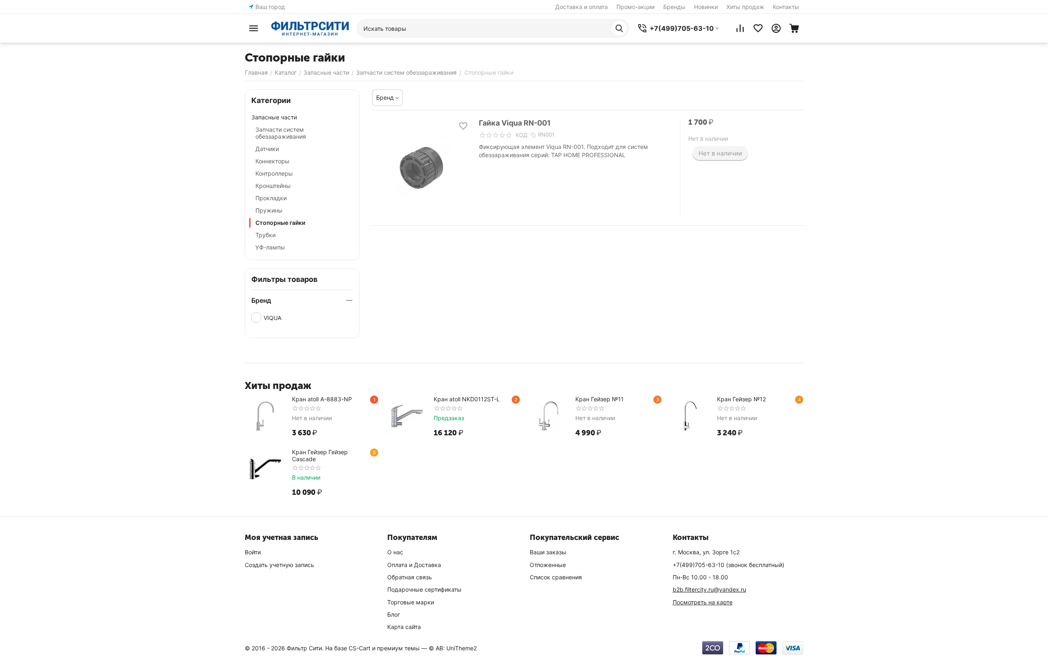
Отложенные (548, 564)
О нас (395, 552)
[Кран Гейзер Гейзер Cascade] (265, 468)
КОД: (522, 135)
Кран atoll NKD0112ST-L (467, 399)
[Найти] (619, 28)
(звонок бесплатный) (728, 564)
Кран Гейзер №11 (599, 399)
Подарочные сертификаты (424, 589)
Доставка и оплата (581, 6)
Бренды (674, 6)
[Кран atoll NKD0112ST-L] (406, 416)
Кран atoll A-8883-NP (322, 399)
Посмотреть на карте (703, 602)
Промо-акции (635, 6)
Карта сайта (404, 626)
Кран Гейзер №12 (741, 399)
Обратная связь (409, 577)
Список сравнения (556, 577)
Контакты (786, 6)
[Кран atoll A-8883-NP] (265, 416)
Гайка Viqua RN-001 (515, 123)
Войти (253, 552)
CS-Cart (359, 648)
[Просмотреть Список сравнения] (740, 28)
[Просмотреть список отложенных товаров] (758, 28)
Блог (393, 614)
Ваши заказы (548, 552)
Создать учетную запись (279, 564)
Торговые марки (410, 602)
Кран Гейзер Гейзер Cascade (320, 455)
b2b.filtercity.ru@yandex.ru (709, 589)
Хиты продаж (745, 6)
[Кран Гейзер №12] (690, 416)
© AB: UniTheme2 (453, 648)
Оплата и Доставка (414, 564)
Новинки (706, 6)
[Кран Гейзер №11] (548, 416)
